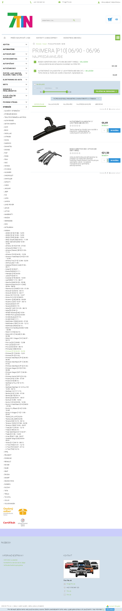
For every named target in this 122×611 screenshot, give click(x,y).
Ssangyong (9, 481)
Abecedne (99, 104)
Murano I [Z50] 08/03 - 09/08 (16, 299)
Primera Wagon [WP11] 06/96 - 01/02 (16, 373)
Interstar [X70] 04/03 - (13, 273)
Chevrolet (8, 175)
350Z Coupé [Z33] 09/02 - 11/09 (17, 240)
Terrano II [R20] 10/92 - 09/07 (16, 425)
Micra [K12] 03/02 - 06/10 (14, 291)
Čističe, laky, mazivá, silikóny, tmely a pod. (12, 74)
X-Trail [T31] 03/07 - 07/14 (15, 447)
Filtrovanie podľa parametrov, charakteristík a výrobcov (75, 99)
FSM (6, 159)
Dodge (7, 150)
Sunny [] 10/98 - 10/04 (13, 400)
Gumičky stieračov (12, 111)
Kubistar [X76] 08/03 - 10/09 (15, 278)
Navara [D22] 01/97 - (13, 304)
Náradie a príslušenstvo (9, 90)
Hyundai (7, 169)
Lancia (7, 201)
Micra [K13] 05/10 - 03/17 (14, 293)
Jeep (6, 192)
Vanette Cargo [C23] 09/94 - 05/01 (15, 439)
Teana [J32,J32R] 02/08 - (14, 419)
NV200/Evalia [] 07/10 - (14, 317)
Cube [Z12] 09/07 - (12, 269)
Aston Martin (10, 124)
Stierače (7, 107)
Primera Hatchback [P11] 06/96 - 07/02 (17, 363)
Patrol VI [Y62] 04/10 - (13, 332)
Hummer (7, 172)
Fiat (6, 153)
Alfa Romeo (9, 120)
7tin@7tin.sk (70, 584)
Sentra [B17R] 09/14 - (13, 395)
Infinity (7, 182)
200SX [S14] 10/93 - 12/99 (15, 235)
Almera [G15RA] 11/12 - (14, 248)
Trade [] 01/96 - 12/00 (13, 434)
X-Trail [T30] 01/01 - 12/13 (15, 445)
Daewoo (7, 143)
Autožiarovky (9, 68)
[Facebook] (3, 2)
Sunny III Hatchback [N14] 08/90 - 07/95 (17, 405)
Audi (6, 127)
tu (103, 609)
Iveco (6, 185)
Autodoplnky (9, 54)
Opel (6, 452)
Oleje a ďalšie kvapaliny (9, 96)
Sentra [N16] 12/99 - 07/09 (15, 393)
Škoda (7, 474)
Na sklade (41, 84)
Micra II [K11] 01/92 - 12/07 (15, 295)
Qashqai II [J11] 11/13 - (14, 391)
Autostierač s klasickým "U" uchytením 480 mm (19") (65, 71)
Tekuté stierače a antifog (15, 117)
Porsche (7, 458)
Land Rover (9, 204)
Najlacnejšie (53, 104)
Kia (5, 195)
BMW (6, 130)
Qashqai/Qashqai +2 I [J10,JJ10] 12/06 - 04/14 (17, 388)
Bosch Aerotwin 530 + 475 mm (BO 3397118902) (63, 62)
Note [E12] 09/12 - (12, 310)
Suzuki (7, 487)
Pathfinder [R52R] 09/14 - (14, 326)
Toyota (7, 497)
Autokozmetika (10, 59)
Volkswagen (9, 503)
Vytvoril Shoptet (114, 606)
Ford (6, 156)
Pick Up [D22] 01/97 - (13, 345)
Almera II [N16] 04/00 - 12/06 (16, 254)
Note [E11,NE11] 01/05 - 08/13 (16, 308)
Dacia (6, 140)
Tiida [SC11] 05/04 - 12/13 (15, 428)
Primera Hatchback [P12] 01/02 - (17, 366)
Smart (7, 478)
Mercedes (8, 221)
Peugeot (7, 455)
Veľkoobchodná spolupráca (13, 565)
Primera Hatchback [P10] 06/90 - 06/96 (17, 358)
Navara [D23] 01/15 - (13, 306)
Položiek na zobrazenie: (106, 91)
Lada (6, 198)
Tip (57, 88)
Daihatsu (8, 146)
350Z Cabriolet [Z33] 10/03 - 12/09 (15, 243)
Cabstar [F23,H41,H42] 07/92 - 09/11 (16, 266)
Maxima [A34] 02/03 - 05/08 (15, 282)
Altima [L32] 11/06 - (12, 263)
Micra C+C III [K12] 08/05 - (15, 297)
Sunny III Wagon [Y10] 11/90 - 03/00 (16, 413)
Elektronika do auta (12, 80)
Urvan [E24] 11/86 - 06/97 (14, 436)
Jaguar (7, 188)
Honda (7, 166)
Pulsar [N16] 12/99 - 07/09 (15, 378)
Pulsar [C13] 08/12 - (12, 381)
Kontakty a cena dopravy (46, 38)
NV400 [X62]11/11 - (12, 319)
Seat (6, 471)
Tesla (6, 494)
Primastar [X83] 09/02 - (14, 349)
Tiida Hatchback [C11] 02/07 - (16, 432)
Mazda (7, 217)
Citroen (7, 137)
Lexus (6, 208)
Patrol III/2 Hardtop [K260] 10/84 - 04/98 (17, 329)
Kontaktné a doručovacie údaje (14, 563)
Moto (5, 84)
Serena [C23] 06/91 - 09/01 (15, 398)
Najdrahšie (67, 104)
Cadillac (8, 133)
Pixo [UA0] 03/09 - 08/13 (14, 347)
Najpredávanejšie (83, 104)
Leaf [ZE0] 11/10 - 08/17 (14, 280)
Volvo (6, 500)
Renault (7, 461)
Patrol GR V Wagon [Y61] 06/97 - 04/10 (17, 339)
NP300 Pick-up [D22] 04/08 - (15, 315)
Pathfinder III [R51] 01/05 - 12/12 (17, 323)
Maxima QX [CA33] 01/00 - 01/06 (17, 288)
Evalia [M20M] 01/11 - (13, 271)
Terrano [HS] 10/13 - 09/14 (15, 421)
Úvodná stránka (5, 38)
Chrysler (8, 179)
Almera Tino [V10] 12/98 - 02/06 (17, 261)
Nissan (7, 230)
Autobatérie (9, 49)
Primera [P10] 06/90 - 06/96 (15, 351)
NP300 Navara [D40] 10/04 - (15, 312)
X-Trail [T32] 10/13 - (13, 449)
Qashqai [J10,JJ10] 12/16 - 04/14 (15, 384)
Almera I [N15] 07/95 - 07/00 (15, 246)
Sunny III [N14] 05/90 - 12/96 (15, 402)
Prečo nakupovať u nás (20, 38)
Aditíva (6, 44)
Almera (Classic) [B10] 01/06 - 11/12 (16, 251)
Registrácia (116, 2)
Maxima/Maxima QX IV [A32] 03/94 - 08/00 (16, 285)
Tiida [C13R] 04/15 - (12, 430)
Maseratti (8, 214)
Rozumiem (110, 609)
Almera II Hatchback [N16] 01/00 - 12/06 (17, 257)
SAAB (6, 468)
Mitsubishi (8, 227)
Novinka (48, 88)
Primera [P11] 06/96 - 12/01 (15, 353)
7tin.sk (68, 591)
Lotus (7, 211)
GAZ (6, 162)
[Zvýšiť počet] (108, 129)
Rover (6, 465)
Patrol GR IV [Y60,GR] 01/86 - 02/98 (16, 335)
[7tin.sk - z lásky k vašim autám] (20, 20)
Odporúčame (39, 104)
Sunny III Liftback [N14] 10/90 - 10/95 (16, 409)
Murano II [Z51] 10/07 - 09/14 (16, 302)
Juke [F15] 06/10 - (12, 276)
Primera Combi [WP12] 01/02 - (16, 376)
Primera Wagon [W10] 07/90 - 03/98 (16, 369)
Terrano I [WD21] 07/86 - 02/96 (16, 423)
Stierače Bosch (10, 114)
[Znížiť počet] (108, 131)
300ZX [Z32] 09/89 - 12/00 (15, 237)
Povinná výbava (10, 102)
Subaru (7, 484)
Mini (6, 224)
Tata (6, 491)
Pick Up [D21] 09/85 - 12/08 (15, 342)
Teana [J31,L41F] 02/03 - (14, 416)
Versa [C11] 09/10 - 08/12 (15, 442)
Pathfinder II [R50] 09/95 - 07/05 (17, 321)
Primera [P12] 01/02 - (13, 355)
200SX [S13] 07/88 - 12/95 (15, 233)
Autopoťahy (8, 64)
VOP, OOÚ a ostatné (11, 560)
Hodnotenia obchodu (72, 38)
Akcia (39, 88)
